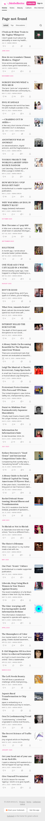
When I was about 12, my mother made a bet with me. (16, 548)
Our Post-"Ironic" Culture (15, 566)
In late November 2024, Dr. (13, 436)
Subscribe (31, 3)
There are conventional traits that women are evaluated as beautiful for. (16, 354)
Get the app (34, 810)
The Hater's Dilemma (12, 543)
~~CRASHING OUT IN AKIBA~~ (12, 121)
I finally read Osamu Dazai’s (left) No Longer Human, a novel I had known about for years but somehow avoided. (15, 417)
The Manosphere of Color (14, 634)
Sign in (40, 3)
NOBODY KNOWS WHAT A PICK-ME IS (15, 83)
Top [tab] (12, 25)
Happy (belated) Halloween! (13, 208)
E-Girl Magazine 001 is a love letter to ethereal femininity (16, 652)
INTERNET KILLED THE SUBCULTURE (13, 325)
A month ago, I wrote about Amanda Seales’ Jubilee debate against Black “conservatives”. (14, 252)
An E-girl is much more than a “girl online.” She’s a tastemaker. (16, 658)
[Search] (40, 25)
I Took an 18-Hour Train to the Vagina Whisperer (15, 33)
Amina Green (12, 43)
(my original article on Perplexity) (16, 739)
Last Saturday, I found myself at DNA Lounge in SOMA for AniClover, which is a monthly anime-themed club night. (15, 169)
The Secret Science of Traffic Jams (16, 735)
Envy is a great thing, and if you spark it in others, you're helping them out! (15, 294)
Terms (28, 802)
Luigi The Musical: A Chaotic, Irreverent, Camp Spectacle (16, 368)
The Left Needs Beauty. (13, 676)
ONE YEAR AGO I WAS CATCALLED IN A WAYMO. (15, 266)
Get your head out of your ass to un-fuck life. (17, 757)
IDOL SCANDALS (10, 102)
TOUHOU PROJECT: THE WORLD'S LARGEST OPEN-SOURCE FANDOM (15, 162)
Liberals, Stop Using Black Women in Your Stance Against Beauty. (15, 586)
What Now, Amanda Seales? (16, 307)
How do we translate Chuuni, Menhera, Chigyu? (16, 58)
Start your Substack (16, 810)
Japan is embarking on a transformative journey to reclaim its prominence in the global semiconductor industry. (16, 703)
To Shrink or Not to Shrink (15, 526)
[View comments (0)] (13, 46)
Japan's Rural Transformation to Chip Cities (14, 696)
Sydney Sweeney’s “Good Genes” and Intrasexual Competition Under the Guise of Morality (14, 456)
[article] (22, 39)
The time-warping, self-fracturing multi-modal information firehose (14, 609)
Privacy (22, 802)
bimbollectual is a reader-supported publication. (16, 189)
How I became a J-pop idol (15, 225)
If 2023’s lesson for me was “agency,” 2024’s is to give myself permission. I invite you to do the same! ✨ (15, 780)
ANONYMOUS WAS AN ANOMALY (13, 141)
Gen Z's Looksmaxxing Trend (16, 716)
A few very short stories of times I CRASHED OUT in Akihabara (16, 126)
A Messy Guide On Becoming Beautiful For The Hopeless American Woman (16, 347)
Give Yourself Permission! (15, 776)
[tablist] (14, 25)
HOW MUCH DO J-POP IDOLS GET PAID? (13, 184)
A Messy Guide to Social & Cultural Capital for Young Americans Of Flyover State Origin (16, 478)
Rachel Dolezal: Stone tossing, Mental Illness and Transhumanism (15, 501)
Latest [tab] (5, 25)
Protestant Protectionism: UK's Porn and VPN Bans (15, 388)
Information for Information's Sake (11, 431)
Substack (10, 816)
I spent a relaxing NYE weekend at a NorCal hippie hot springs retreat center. (16, 763)
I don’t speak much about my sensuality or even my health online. (14, 39)
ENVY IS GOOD (9, 290)
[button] (4, 7)
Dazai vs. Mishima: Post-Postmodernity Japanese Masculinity (14, 410)
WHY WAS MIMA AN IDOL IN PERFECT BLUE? (16, 204)
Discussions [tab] (20, 25)
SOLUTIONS (8, 247)
